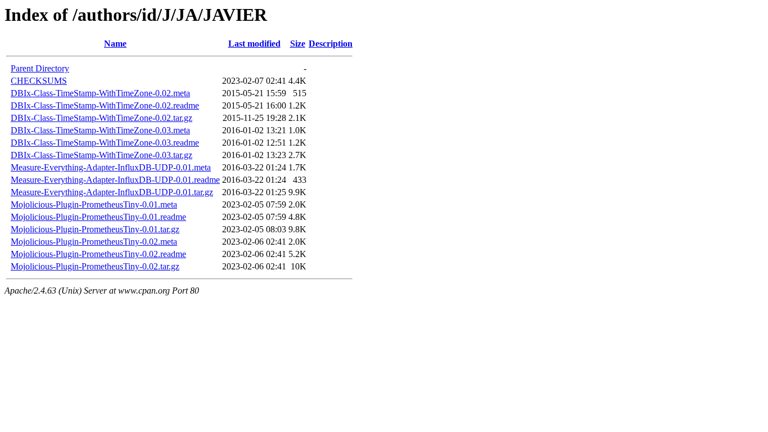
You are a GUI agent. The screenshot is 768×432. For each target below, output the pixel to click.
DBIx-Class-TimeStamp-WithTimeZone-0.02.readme (105, 105)
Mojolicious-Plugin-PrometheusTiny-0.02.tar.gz (95, 266)
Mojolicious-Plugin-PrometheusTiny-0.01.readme (98, 217)
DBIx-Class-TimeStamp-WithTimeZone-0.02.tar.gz (101, 118)
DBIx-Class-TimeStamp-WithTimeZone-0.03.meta (100, 130)
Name (115, 43)
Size (297, 43)
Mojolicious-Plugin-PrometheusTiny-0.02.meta (94, 241)
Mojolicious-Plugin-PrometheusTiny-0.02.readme (98, 254)
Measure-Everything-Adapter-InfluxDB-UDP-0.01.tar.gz (112, 192)
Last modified (254, 43)
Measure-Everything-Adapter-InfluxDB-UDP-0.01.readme (115, 179)
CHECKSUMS (39, 81)
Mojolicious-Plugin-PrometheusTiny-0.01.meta (94, 204)
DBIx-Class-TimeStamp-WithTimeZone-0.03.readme (105, 142)
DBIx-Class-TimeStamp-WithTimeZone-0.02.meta (100, 93)
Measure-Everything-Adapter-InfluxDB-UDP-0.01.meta (111, 167)
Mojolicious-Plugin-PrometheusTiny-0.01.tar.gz (95, 229)
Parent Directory (40, 68)
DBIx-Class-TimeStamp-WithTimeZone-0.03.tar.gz (101, 155)
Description (331, 43)
